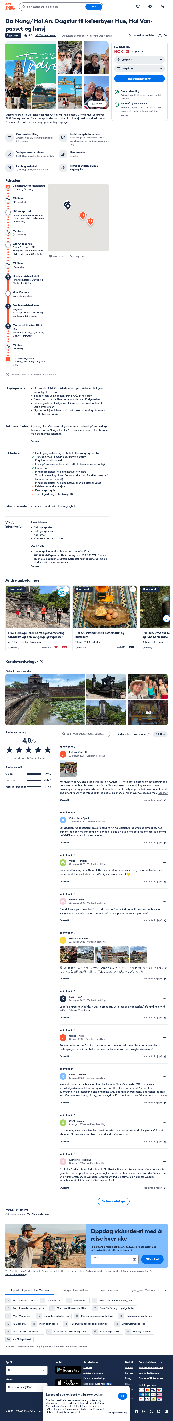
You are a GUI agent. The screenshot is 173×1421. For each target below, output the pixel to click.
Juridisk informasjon (93, 1373)
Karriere (129, 1373)
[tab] (29, 1290)
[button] (40, 35)
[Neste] (166, 618)
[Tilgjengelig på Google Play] (68, 1370)
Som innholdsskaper (149, 1373)
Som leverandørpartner (151, 1367)
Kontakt (87, 1367)
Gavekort (130, 1389)
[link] (37, 618)
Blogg (128, 1378)
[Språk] (150, 6)
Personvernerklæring (16, 1274)
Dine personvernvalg (94, 1383)
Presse (128, 1383)
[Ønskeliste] (137, 6)
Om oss (129, 1367)
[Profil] (162, 6)
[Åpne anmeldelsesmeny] (165, 754)
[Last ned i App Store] (68, 1383)
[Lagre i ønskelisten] (66, 589)
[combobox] (52, 6)
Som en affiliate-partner (151, 1378)
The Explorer (129, 1396)
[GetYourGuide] (10, 6)
